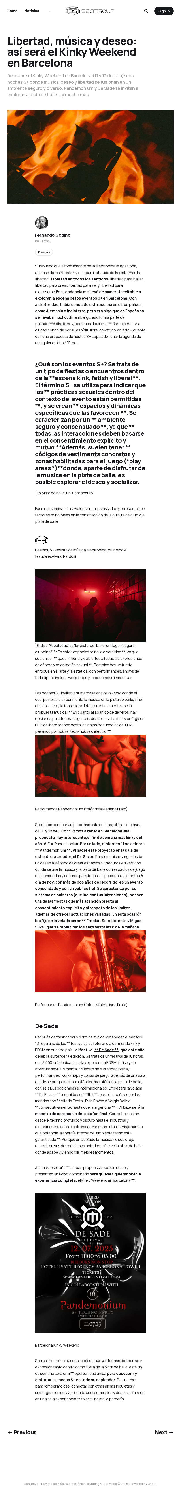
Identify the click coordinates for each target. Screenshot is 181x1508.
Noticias (32, 10)
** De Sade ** (106, 1049)
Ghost (152, 1484)
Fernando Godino (52, 235)
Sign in (164, 11)
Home (12, 10)
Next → (164, 1432)
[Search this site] (146, 11)
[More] (48, 11)
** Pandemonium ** (53, 850)
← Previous (22, 1432)
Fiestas (44, 252)
